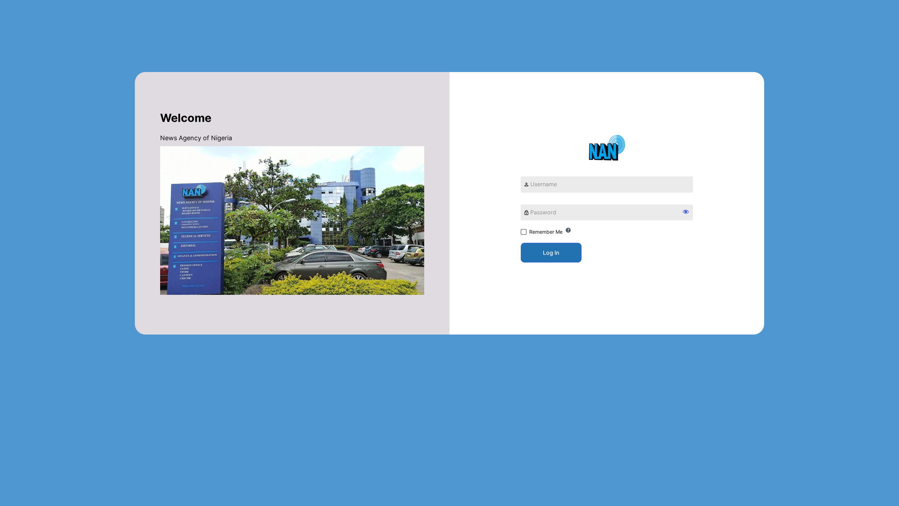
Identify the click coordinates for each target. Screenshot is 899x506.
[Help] (568, 230)
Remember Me (546, 232)
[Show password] (686, 212)
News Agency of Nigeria (607, 148)
